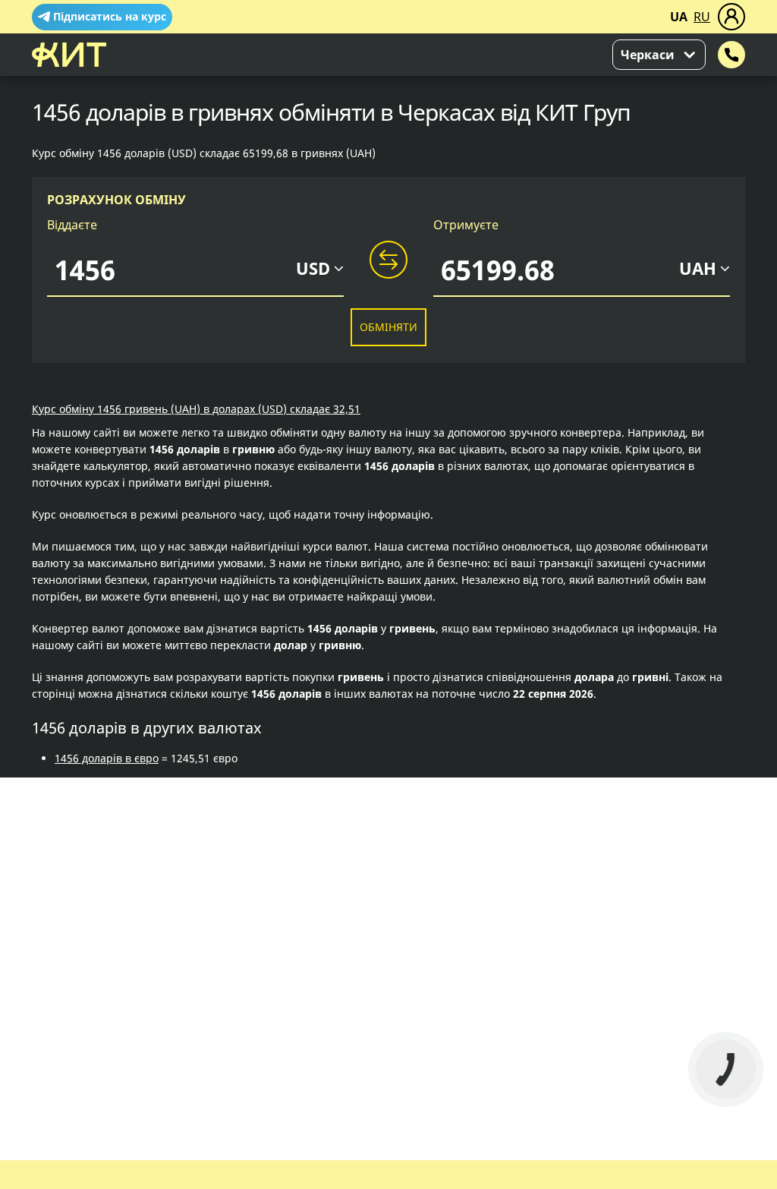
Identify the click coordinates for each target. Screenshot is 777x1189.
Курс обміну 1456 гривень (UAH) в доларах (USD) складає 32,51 (196, 409)
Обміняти (388, 327)
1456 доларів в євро (107, 758)
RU (702, 16)
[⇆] (388, 260)
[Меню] (731, 16)
